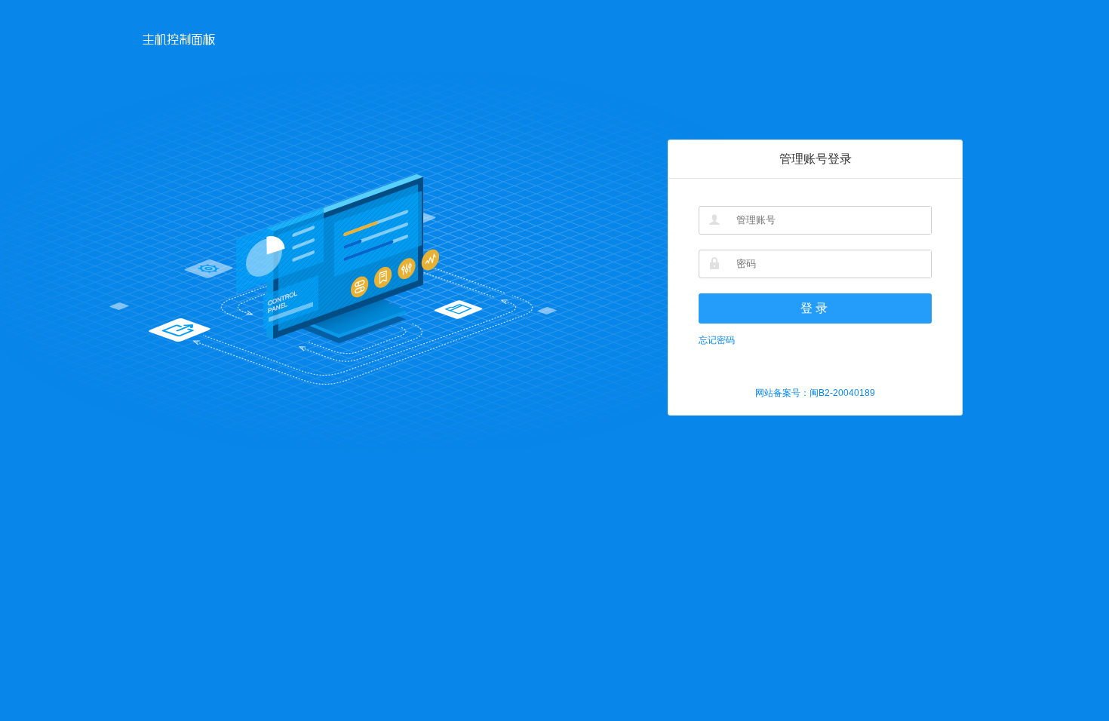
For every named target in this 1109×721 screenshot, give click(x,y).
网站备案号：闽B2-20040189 (815, 393)
